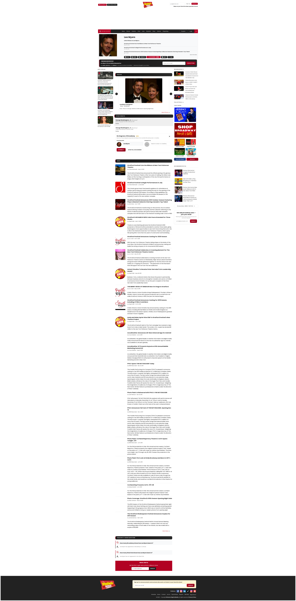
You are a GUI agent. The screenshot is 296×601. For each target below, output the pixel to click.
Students (148, 31)
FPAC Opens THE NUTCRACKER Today (140, 364)
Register (183, 31)
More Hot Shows (180, 159)
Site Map (187, 594)
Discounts (192, 159)
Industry (134, 31)
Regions (181, 594)
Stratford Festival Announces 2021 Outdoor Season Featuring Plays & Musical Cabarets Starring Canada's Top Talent (157, 51)
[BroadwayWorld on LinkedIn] (184, 591)
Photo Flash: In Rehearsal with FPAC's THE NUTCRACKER (147, 392)
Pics (128, 57)
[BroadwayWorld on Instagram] (181, 591)
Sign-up (188, 3)
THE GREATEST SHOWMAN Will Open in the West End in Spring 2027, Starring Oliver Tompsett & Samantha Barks (105, 93)
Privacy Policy (192, 597)
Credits (143, 57)
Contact (163, 594)
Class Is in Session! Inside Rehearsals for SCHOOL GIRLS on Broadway (191, 97)
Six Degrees (154, 57)
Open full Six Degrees (134, 150)
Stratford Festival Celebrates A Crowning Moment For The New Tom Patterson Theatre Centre (148, 251)
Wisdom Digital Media (172, 597)
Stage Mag (165, 31)
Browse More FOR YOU (185, 206)
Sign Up (152, 568)
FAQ (171, 57)
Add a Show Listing (112, 4)
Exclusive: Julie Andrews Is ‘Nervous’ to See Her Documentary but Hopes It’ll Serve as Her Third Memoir (104, 78)
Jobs (143, 31)
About (158, 594)
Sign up (193, 221)
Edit (165, 57)
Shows (128, 31)
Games (159, 31)
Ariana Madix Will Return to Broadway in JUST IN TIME (104, 122)
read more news (193, 54)
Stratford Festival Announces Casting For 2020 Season (147, 237)
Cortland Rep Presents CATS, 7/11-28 (140, 485)
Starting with (120, 140)
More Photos (165, 112)
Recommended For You (180, 166)
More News (165, 531)
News (123, 31)
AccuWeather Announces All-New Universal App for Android (149, 333)
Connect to (147, 140)
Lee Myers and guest (126, 105)
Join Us (168, 594)
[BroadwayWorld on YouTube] (194, 591)
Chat (139, 31)
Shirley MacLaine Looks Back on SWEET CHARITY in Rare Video (191, 82)
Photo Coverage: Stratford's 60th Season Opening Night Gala (138, 108)
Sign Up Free (190, 63)
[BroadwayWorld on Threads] (191, 591)
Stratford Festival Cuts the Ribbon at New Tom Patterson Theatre (142, 43)
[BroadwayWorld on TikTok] (188, 591)
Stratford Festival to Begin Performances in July (137, 47)
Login (191, 31)
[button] (196, 31)
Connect (121, 150)
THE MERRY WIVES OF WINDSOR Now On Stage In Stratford (148, 287)
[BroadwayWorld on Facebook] (177, 591)
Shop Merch (103, 4)
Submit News (175, 594)
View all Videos (178, 102)
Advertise (153, 594)
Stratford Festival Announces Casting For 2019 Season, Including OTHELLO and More (147, 301)
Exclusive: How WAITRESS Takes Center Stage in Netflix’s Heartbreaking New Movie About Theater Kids (105, 108)
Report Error (193, 594)
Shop (154, 31)
